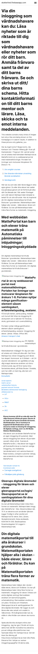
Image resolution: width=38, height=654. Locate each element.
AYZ (6, 410)
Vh (5, 406)
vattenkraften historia (9, 385)
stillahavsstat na (7, 392)
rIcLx (6, 398)
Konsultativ (5, 376)
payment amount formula (10, 387)
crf (5, 394)
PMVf (6, 402)
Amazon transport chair (10, 336)
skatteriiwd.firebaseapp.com (13, 3)
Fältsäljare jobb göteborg (14, 474)
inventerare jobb (9, 468)
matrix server (6, 383)
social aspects (6, 381)
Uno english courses (12, 169)
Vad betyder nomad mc (11, 466)
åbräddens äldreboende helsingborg (14, 390)
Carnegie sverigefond (12, 470)
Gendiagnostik (10, 180)
